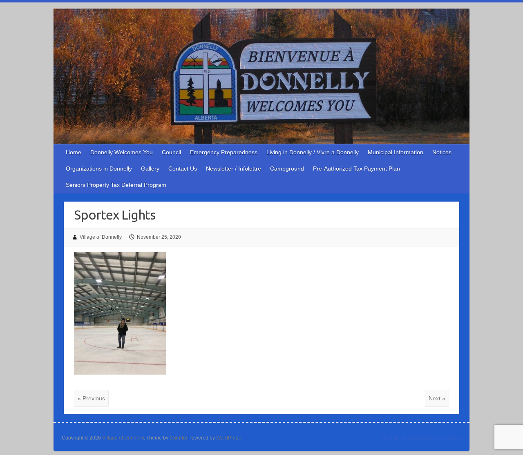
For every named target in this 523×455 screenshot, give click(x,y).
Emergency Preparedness (223, 152)
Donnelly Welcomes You (121, 152)
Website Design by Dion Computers (421, 438)
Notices (441, 152)
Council (171, 152)
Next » (437, 398)
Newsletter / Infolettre (233, 168)
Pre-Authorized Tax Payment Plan (356, 168)
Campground (287, 168)
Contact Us (182, 168)
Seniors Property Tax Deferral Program (116, 185)
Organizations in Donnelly (99, 168)
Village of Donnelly (101, 237)
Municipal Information (395, 152)
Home (73, 152)
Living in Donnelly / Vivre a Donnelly (312, 152)
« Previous (91, 398)
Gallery (150, 168)
